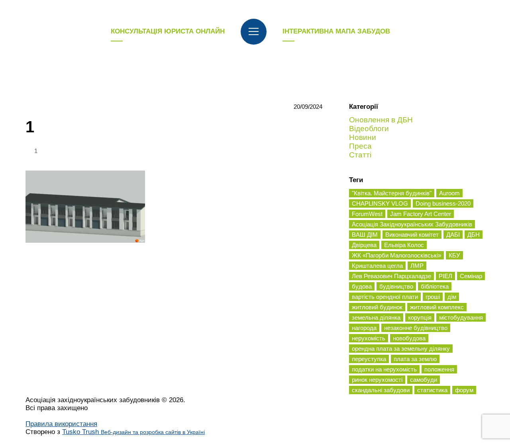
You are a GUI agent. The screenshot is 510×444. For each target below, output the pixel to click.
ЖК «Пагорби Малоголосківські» (396, 255)
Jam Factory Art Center (420, 213)
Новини (362, 137)
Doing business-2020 (443, 203)
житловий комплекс (437, 307)
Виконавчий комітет (412, 234)
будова (362, 286)
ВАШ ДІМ (365, 234)
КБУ (454, 255)
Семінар (471, 276)
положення (439, 369)
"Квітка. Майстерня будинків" (392, 193)
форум (464, 390)
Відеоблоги (369, 128)
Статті (360, 155)
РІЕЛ (445, 276)
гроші (433, 296)
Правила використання (61, 424)
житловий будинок (377, 307)
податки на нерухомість (384, 369)
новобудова (409, 338)
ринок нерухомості (377, 379)
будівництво (396, 286)
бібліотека (435, 286)
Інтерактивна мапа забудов (336, 31)
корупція (420, 317)
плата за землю (415, 359)
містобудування (461, 317)
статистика (432, 390)
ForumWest (367, 213)
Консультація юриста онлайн (168, 31)
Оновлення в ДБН (381, 120)
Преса (360, 146)
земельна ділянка (376, 317)
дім (451, 296)
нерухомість (368, 338)
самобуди (423, 379)
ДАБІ (453, 234)
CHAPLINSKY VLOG (380, 203)
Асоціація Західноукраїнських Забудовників (412, 224)
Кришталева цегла (377, 265)
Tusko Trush (133, 432)
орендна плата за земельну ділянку (401, 348)
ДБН (473, 234)
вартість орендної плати (385, 296)
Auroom (449, 193)
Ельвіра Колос (404, 245)
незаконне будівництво (415, 327)
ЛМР (417, 265)
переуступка (369, 359)
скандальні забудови (381, 390)
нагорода (364, 327)
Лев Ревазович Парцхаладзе (391, 276)
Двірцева (364, 245)
